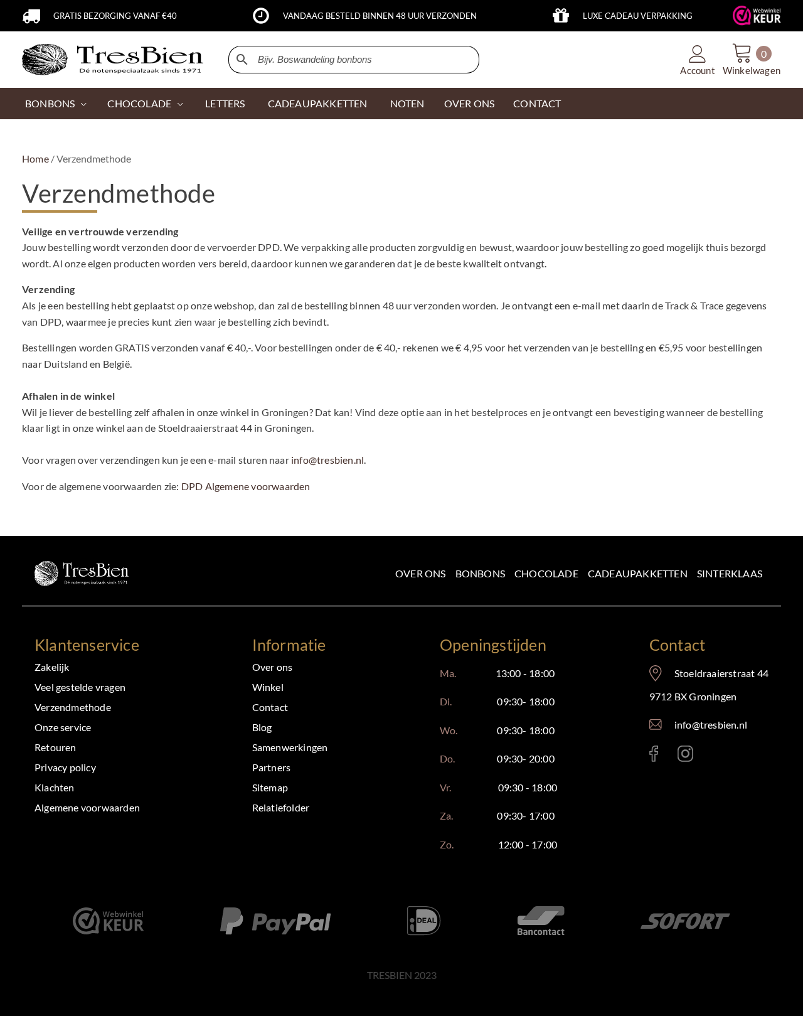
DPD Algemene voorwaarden (246, 486)
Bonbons (50, 103)
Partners (271, 767)
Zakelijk (52, 667)
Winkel (268, 687)
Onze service (63, 727)
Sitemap (270, 787)
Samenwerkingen (290, 747)
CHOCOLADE (139, 103)
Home (35, 158)
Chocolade (546, 573)
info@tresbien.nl (327, 460)
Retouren (56, 747)
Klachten (55, 787)
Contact (270, 707)
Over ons (420, 573)
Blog (262, 727)
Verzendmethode (73, 707)
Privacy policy (65, 767)
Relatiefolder (281, 807)
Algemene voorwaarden (87, 807)
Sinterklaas (729, 573)
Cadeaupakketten (638, 573)
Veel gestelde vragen (80, 687)
